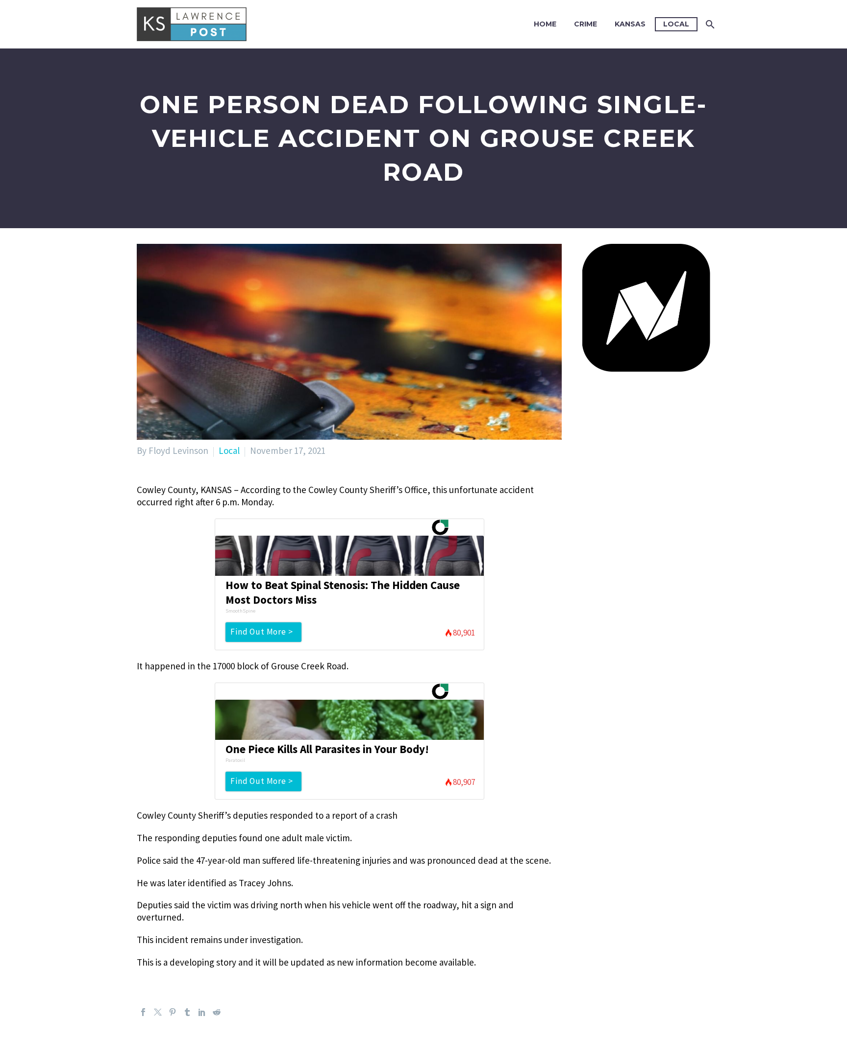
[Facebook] (143, 1012)
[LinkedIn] (202, 1012)
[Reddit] (217, 1012)
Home (545, 24)
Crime (585, 24)
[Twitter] (158, 1012)
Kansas (630, 24)
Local (676, 24)
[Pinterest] (172, 1012)
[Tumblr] (187, 1012)
